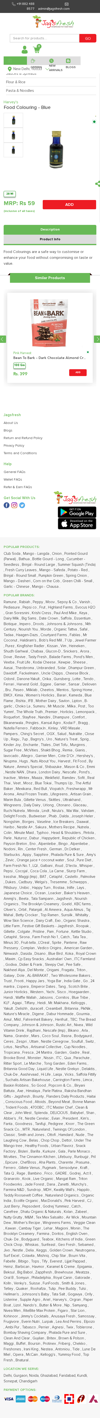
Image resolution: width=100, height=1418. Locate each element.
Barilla (36, 1151)
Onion (57, 554)
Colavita (28, 1256)
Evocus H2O (85, 607)
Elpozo (89, 1321)
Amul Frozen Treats (33, 794)
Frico (48, 1173)
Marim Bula (13, 800)
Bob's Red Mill (51, 640)
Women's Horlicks (40, 695)
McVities (31, 750)
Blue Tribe (80, 997)
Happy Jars (35, 981)
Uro (49, 739)
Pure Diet (84, 860)
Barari (62, 695)
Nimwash (11, 954)
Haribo (9, 827)
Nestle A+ (25, 827)
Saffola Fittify (86, 1074)
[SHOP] (15, 60)
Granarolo (12, 1179)
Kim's (85, 1118)
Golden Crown (62, 1250)
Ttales (46, 745)
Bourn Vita (77, 1256)
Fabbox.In (38, 728)
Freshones (13, 1349)
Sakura (41, 827)
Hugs (24, 761)
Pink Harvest (22, 353)
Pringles (33, 723)
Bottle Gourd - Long (48, 559)
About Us (11, 423)
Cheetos (47, 690)
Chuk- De (12, 1239)
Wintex (24, 778)
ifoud (59, 866)
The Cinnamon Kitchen (37, 1157)
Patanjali (36, 910)
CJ (89, 1201)
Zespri (22, 1041)
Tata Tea (79, 937)
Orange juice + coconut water (41, 860)
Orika (47, 679)
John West (24, 1113)
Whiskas (32, 1245)
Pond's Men (84, 657)
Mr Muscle (57, 706)
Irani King (31, 1349)
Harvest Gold (28, 684)
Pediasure (12, 607)
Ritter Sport (13, 1063)
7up (25, 739)
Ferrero (10, 1168)
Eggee (46, 684)
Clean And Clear (17, 1338)
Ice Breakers (64, 822)
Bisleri (23, 1151)
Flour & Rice (15, 82)
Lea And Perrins (69, 1321)
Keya (83, 613)
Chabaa (37, 651)
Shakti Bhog (51, 750)
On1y (89, 1294)
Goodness (24, 1124)
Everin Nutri (31, 1321)
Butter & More (51, 1305)
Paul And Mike (66, 613)
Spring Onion (77, 576)
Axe (20, 1091)
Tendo (88, 679)
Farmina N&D (14, 1190)
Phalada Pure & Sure (68, 855)
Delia (30, 1250)
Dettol (67, 1140)
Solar (62, 668)
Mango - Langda (36, 554)
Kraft (84, 1168)
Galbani (46, 866)
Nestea (47, 1349)
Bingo (63, 844)
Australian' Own (60, 959)
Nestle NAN (15, 772)
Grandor (22, 1036)
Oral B (9, 1278)
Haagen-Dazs (27, 635)
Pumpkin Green (51, 576)
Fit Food (80, 761)
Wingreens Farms (57, 1223)
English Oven (77, 1234)
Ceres (9, 1041)
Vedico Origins (49, 948)
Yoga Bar (54, 981)
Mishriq (43, 1256)
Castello (72, 877)
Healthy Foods (37, 1146)
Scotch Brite (78, 986)
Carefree (11, 1212)
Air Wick (73, 1217)
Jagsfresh (64, 899)
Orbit (22, 910)
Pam (51, 932)
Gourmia (83, 1014)
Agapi (17, 1003)
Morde (46, 629)
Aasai (9, 668)
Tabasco (29, 1327)
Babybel (77, 1113)
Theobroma (25, 668)
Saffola (67, 618)
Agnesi (58, 1327)
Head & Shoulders (66, 833)
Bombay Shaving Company (25, 1332)
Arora (85, 651)
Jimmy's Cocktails (35, 1316)
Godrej (75, 1173)
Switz (90, 1041)
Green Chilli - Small (77, 581)
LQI (36, 866)
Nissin (49, 1058)
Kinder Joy (13, 745)
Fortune (63, 932)
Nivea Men (13, 1311)
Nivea (79, 1025)
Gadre (75, 1052)
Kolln (8, 1283)
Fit (21, 1118)
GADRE (61, 1173)
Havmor (38, 1267)
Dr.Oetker (73, 849)
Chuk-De (11, 1074)
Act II (87, 1173)
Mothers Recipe (62, 827)
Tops (35, 1261)
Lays (81, 888)
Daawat (83, 822)
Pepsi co (30, 607)
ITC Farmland (84, 959)
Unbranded (46, 668)
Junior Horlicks (16, 992)
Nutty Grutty (13, 1217)
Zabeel (81, 1212)
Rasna (66, 1036)
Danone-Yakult (29, 679)
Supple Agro (30, 1300)
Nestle (18, 1250)
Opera (18, 1354)
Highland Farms (61, 607)
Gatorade (83, 1278)
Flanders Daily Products (65, 1096)
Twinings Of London (69, 1129)
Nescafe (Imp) (54, 1030)
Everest (56, 1261)
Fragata (68, 970)
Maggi (9, 1343)
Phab (53, 816)
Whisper (86, 866)
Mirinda (33, 811)
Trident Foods (17, 1107)
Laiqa (58, 1074)
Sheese (80, 662)
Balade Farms (60, 657)
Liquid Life (45, 1069)
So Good (39, 1085)
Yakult (9, 1008)
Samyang (80, 1305)
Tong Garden (55, 1063)
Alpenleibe (47, 844)
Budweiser (38, 816)
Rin (21, 849)
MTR (27, 1129)
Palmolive (88, 877)
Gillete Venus (29, 1168)
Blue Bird (56, 954)
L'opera (23, 986)
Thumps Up (64, 783)
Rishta (21, 701)
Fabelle (10, 1261)
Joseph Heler (82, 816)
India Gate (72, 981)
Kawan (11, 1228)
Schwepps (79, 882)
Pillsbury (11, 888)
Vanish (85, 602)
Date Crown (49, 618)
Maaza (37, 778)
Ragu (15, 739)
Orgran (75, 1300)
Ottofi (52, 1135)
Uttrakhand (72, 800)
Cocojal (21, 871)
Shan (90, 1113)
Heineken (77, 646)
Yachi (50, 992)
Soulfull (77, 1041)
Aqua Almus (74, 910)
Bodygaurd (83, 1036)
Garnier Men (45, 756)
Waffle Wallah (26, 997)
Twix (70, 1327)
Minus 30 (11, 943)
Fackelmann (29, 673)
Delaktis (89, 1069)
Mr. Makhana (58, 1003)
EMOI (8, 695)
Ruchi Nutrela (15, 811)
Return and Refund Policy (23, 438)
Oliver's (10, 910)
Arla (85, 1030)
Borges (28, 822)
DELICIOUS (59, 1113)
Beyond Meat (60, 1102)
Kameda (76, 695)
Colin (8, 833)
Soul (71, 860)
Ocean (41, 893)
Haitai (91, 1096)
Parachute (82, 1058)
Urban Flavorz (62, 1146)
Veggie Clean (84, 1223)
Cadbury (25, 882)
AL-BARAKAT (38, 975)
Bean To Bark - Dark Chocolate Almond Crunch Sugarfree (50, 358)
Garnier (60, 684)
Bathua (25, 559)
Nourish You (29, 629)
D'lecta (72, 866)
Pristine (39, 932)
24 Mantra (44, 1052)
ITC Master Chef (60, 1107)
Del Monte (36, 970)
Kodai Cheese (45, 662)
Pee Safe (74, 964)
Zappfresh (44, 1272)
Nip (67, 1305)
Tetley (9, 1289)
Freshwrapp (77, 789)
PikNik (86, 1008)
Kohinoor (11, 1316)
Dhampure (61, 717)
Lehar (49, 1228)
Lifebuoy (65, 1157)
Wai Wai (72, 811)
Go (86, 981)
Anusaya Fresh (63, 1316)
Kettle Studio (81, 932)
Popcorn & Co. (61, 1085)
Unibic (24, 888)
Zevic (10, 860)
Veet (17, 783)
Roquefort (12, 717)
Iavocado (11, 756)
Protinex (50, 1343)
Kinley (53, 728)
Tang (62, 986)
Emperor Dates (43, 986)
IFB (31, 701)
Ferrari (9, 684)
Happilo (84, 1190)
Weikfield (52, 778)
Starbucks (12, 855)
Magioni (62, 1228)
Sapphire (41, 855)
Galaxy (9, 975)
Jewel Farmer (85, 640)
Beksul (10, 1272)
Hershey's (85, 756)
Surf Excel (12, 1256)
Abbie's (10, 1118)
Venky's (20, 1283)
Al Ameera (53, 910)
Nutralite (76, 734)
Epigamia (85, 1267)
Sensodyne (68, 1168)
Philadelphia (42, 1278)
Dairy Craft (44, 921)
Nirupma (11, 761)
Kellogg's (48, 1354)
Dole (21, 975)
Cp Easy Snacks (31, 959)
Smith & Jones (73, 1283)
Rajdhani (34, 1030)
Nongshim (12, 822)
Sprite (57, 943)
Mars (35, 1036)
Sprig (85, 739)
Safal (84, 629)
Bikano (74, 1030)
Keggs (42, 1250)
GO (88, 39)
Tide (76, 1349)
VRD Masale (70, 728)
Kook (27, 1179)
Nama (9, 1036)
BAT (43, 877)
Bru (8, 690)
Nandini (44, 717)
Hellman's (12, 1294)
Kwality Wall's (64, 1190)
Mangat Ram (66, 1179)
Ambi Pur (12, 1327)
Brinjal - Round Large (39, 565)
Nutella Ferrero (16, 728)
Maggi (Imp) (28, 877)
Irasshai (10, 877)
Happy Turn (41, 888)
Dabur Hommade (61, 1014)
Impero (25, 624)
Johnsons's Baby (36, 1294)
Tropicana (12, 1052)
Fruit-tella (29, 943)
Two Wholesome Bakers (71, 975)
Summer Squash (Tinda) (77, 565)
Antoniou (63, 1349)
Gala (62, 1151)
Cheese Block (77, 673)
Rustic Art (64, 1025)
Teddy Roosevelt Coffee (24, 1195)
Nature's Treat (66, 739)
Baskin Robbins (17, 1085)
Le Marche (33, 1063)
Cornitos (63, 997)
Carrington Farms (67, 1080)
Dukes (11, 882)
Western (37, 992)
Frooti (19, 981)
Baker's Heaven (77, 893)
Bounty (39, 1096)
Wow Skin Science (19, 921)
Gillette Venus (35, 800)
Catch (65, 937)
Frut (42, 607)
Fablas (75, 635)
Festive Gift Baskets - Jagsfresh (48, 926)
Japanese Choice (18, 893)
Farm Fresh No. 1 (17, 866)
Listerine (11, 1300)
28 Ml (9, 193)
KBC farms (83, 904)
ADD (69, 205)
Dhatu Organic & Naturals (41, 1212)
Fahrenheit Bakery (38, 1019)
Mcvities (11, 1157)
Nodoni (10, 849)
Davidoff (11, 673)
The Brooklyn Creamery (40, 904)
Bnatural (22, 1360)
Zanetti (64, 1184)
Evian (56, 1118)
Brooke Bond (15, 1058)
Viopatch (57, 789)
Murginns (78, 745)
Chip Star (59, 1256)
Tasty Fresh (38, 657)
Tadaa (9, 635)
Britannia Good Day (19, 1069)
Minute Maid (24, 833)
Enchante (31, 745)
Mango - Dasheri (17, 581)
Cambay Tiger (30, 1228)
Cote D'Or (66, 756)
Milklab (32, 690)
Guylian (39, 1338)
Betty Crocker (27, 915)
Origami (53, 970)
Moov (51, 602)
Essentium (83, 618)
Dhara (32, 772)
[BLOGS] (71, 60)
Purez (10, 646)
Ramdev (69, 778)
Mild (18, 1019)
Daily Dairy (32, 805)
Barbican (22, 1267)
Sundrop (34, 1190)
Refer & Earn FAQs (18, 487)
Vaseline (44, 822)
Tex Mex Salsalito (50, 1217)
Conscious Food (19, 1102)
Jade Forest (35, 1184)
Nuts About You (43, 761)
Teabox (48, 1239)
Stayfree (29, 717)
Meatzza (83, 1272)
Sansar (74, 684)
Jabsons (46, 997)
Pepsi (9, 871)
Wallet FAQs (13, 479)
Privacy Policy (14, 445)
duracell (37, 1008)
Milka (71, 706)
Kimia (19, 695)
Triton (81, 970)
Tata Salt (59, 1294)
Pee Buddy (67, 1289)
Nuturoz (21, 838)
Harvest (64, 761)
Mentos (63, 690)
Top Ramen (50, 915)
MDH (47, 1190)
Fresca (28, 1052)
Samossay (86, 1316)
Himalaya (33, 1091)
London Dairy (50, 772)
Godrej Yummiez (56, 1206)
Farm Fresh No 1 (45, 937)
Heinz (9, 1267)
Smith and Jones (31, 1135)
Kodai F (70, 723)
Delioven (89, 684)
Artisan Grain (81, 794)
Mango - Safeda (52, 570)
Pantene (71, 943)
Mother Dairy (46, 701)
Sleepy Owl (54, 964)
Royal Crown (86, 954)
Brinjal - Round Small (20, 576)
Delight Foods (15, 816)
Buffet (21, 1343)
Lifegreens (59, 794)
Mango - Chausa (45, 586)
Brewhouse (64, 1272)
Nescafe (70, 772)
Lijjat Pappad (75, 1261)
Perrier (44, 1327)
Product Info (50, 239)
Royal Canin (63, 1278)
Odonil (9, 679)
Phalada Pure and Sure (67, 1332)
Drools (39, 624)
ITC (59, 1058)
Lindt (46, 811)
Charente (66, 1162)
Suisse (35, 1283)
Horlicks (67, 712)
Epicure (11, 1162)
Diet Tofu (60, 745)
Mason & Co (74, 767)
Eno (33, 844)
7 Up (69, 640)
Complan (28, 948)
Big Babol (25, 1272)
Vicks (70, 1074)
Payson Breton (16, 844)
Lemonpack (86, 712)
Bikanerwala (14, 723)
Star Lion (78, 1311)
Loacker (55, 893)
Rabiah (25, 602)
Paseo (19, 690)
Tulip (52, 1289)
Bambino (35, 1173)
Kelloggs (78, 1003)
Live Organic (43, 1179)
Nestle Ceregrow (55, 1041)
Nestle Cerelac (37, 1118)
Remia (68, 750)
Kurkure (49, 1151)
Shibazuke (54, 767)
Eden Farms (78, 1063)
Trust (8, 981)
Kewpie (64, 662)
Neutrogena (85, 1250)
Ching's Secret (32, 734)
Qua (68, 1058)
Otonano (63, 805)
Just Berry (12, 1206)
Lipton (77, 701)
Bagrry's (38, 739)
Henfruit (61, 1019)
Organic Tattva (66, 629)
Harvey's (60, 1300)
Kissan (53, 646)
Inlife (71, 888)
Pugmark (49, 1168)
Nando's (30, 1305)
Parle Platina (53, 1091)
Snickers (70, 651)
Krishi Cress (42, 613)
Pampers (11, 734)
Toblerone (84, 1327)
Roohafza (39, 1289)
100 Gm (19, 365)
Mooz (28, 783)
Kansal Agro (51, 723)
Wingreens (13, 805)
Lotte (77, 679)
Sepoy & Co (67, 602)
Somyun (23, 1278)
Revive (20, 657)
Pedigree (56, 1124)
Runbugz (81, 1157)
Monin (76, 1228)
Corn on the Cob (47, 581)
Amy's (91, 855)
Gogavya (75, 1294)
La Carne (57, 871)
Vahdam (88, 811)
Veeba (9, 662)
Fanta (8, 1124)
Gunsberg (62, 679)
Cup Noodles (75, 1047)
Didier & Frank (31, 964)
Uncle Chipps (52, 673)
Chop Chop (50, 1140)
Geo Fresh (67, 1245)
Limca (88, 1080)
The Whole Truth (30, 712)
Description (50, 229)
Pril (93, 1157)
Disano (40, 954)
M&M (29, 1217)
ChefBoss (28, 1162)
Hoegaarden (79, 992)
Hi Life (46, 1074)
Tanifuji (41, 1124)
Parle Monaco (79, 1151)
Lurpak (48, 1321)
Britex (52, 1338)
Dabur (34, 838)
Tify (45, 1261)
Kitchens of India (69, 1239)
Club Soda (12, 554)
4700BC (38, 1107)
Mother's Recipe (27, 1223)
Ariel (47, 1300)
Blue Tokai (43, 783)
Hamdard (66, 1135)
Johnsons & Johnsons (65, 624)
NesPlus (22, 1047)
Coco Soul (51, 1036)
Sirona (25, 937)
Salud (62, 734)
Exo (58, 921)
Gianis (80, 750)
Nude (80, 1135)
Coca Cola (39, 871)
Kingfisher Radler (31, 646)
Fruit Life (24, 662)
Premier (51, 712)
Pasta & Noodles (20, 91)
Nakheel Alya (15, 970)
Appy (27, 855)
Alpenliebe (79, 844)
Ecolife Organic (26, 1201)
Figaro (63, 1311)
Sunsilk (67, 915)
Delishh (22, 1008)
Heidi (42, 1003)
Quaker (22, 1289)
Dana (51, 1184)
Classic (10, 1135)
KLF (7, 1003)
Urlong (49, 805)
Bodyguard (30, 1239)
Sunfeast (48, 1245)
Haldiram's (28, 640)
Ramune (10, 602)
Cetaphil (56, 877)
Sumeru (39, 706)
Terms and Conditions (20, 453)
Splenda (41, 1113)
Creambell (54, 1008)
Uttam (34, 1041)
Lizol (18, 1305)
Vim (63, 646)
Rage (21, 1173)
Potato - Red (78, 570)
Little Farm (12, 926)
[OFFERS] (36, 60)
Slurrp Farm (76, 871)
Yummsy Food (69, 1354)
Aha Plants (48, 1162)
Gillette (10, 932)
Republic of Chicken (78, 838)
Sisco (62, 992)
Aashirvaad (29, 1074)
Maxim (10, 959)
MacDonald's (52, 1201)
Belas (34, 1140)
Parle (8, 838)
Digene (38, 1014)
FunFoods (51, 1283)
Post (82, 706)
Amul (8, 1019)
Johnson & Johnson (37, 1025)
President (71, 1118)
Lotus (8, 1047)
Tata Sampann (42, 899)
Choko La (23, 706)
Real (86, 1052)
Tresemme (59, 882)
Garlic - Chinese (17, 586)
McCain (32, 1354)
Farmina (43, 1234)
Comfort (79, 717)
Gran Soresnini (17, 613)
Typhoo (43, 833)
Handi (9, 997)
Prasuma (83, 1162)
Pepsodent (31, 1206)
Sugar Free (13, 750)
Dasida (27, 954)
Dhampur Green (81, 668)
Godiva (11, 964)
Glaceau (80, 805)
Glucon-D (54, 651)
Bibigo (23, 1261)
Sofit (82, 778)
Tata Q (9, 1173)
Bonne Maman (84, 1102)
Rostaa (59, 888)
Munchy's (79, 1184)
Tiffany (30, 1003)
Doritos (58, 1234)
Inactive (10, 778)
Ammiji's (10, 899)
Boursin (34, 1343)
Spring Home (82, 690)
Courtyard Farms (54, 635)
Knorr (70, 1124)
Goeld (67, 904)
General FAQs (14, 472)
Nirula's (58, 811)
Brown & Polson (71, 1338)
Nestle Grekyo (68, 1069)
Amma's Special (30, 767)
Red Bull (41, 789)
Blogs (8, 430)
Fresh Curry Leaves (21, 570)
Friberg (64, 1343)
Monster (35, 1058)
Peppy (38, 602)
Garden (61, 1052)
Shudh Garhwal (16, 651)
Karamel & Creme (61, 1267)
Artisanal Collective (46, 1047)
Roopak (83, 926)
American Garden (78, 948)
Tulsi (83, 1289)
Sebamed (86, 1245)
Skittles (55, 800)
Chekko (79, 1343)
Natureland (42, 1129)
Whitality (82, 915)
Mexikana (24, 789)
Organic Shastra (76, 921)
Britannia (72, 1008)
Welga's (41, 882)
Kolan (69, 1212)
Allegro (27, 756)
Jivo (7, 1250)
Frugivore (12, 1321)
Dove (8, 657)
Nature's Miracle (17, 1014)
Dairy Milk (12, 618)
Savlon (64, 701)
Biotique (11, 624)
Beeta (24, 899)
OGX (51, 734)
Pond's (85, 772)
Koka (69, 954)
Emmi (91, 767)
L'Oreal (44, 943)
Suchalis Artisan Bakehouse (28, 1080)
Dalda (64, 816)
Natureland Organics (62, 1195)
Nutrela (83, 827)
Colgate (24, 932)
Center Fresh (36, 849)
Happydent (51, 838)
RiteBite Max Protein (39, 1311)
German (56, 849)
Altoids (41, 1102)
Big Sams (29, 618)
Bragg (83, 723)
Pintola (89, 833)
